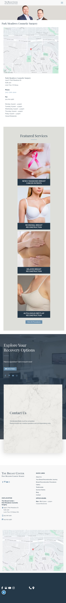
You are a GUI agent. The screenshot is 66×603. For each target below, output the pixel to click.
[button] (34, 322)
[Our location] (33, 588)
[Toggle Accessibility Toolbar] (4, 592)
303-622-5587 (7, 519)
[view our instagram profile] (16, 375)
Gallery (38, 484)
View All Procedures (34, 322)
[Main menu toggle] (62, 2)
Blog (37, 492)
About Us (39, 477)
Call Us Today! (10, 368)
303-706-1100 (10, 92)
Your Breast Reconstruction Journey (46, 479)
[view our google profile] (9, 375)
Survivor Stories (40, 489)
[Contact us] (30, 588)
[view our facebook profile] (5, 375)
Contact (38, 495)
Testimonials (39, 487)
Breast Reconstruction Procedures (46, 482)
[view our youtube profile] (13, 375)
